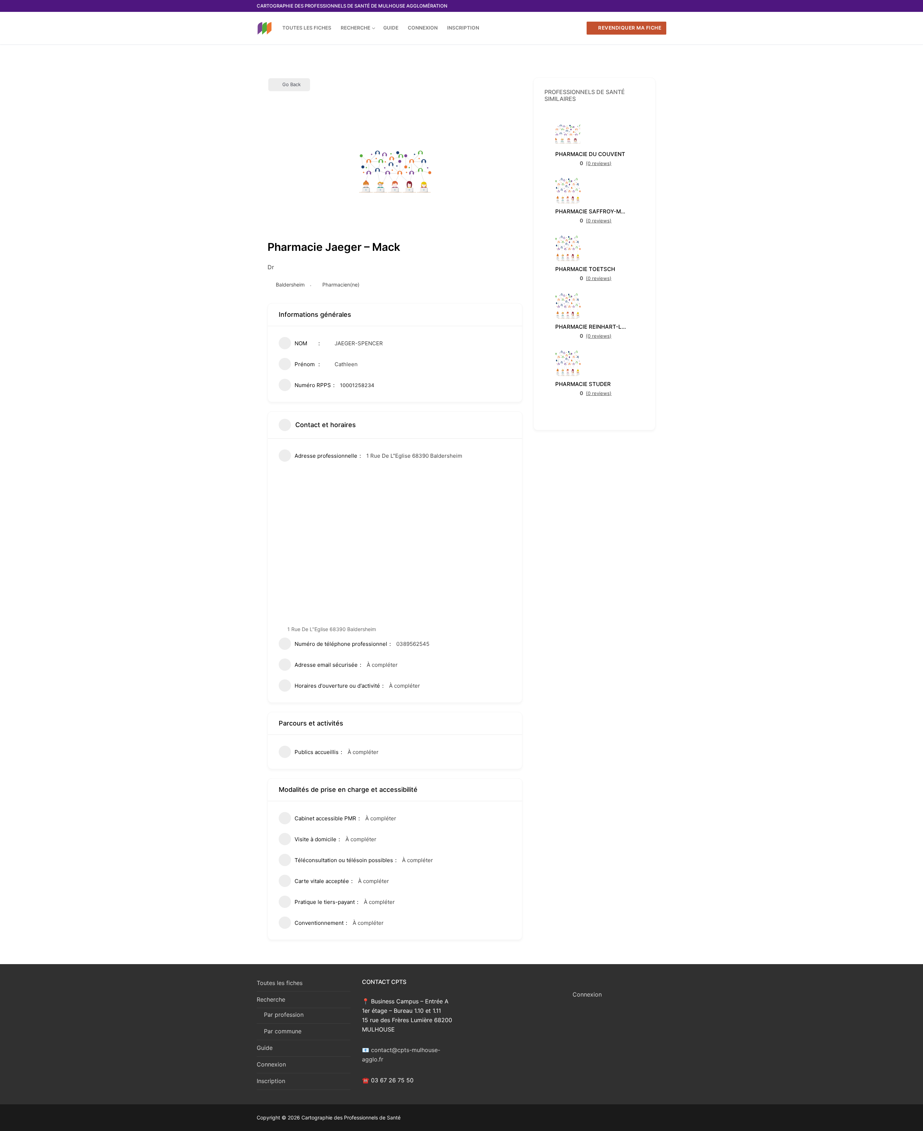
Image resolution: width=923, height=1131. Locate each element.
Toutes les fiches (279, 982)
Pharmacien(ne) (340, 284)
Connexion (271, 1064)
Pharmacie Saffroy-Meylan (591, 211)
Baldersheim (292, 284)
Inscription (271, 1081)
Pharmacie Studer (583, 384)
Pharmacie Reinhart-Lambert (591, 326)
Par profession (284, 1014)
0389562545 (412, 643)
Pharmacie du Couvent (590, 154)
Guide (265, 1047)
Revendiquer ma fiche (629, 28)
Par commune (282, 1031)
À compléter (382, 664)
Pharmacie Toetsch (585, 269)
